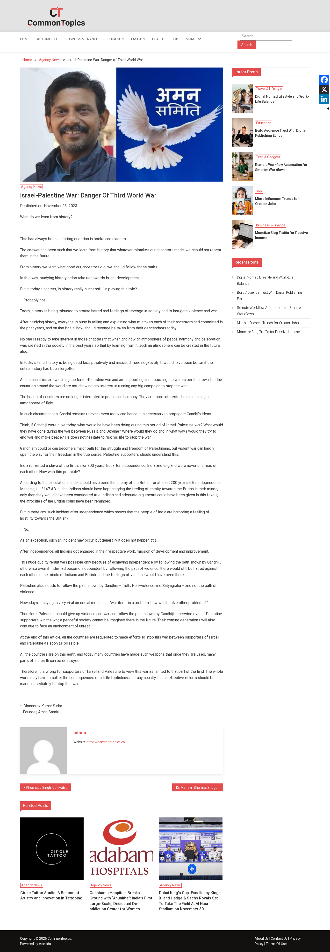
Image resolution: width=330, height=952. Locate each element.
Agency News (31, 187)
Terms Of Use (276, 944)
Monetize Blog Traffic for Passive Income (281, 235)
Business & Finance (81, 39)
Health (158, 39)
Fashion (138, 39)
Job (175, 39)
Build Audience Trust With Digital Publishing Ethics (280, 133)
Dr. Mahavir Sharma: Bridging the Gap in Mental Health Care (199, 787)
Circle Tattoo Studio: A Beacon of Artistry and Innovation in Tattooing (51, 895)
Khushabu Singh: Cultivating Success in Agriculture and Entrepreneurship (48, 787)
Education (115, 39)
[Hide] (328, 108)
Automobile (47, 39)
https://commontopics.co (105, 742)
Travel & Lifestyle (269, 89)
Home (24, 39)
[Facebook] (324, 80)
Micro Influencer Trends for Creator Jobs (277, 201)
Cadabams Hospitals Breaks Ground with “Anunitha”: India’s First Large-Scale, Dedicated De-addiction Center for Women (121, 901)
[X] (324, 89)
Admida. (45, 944)
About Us (262, 938)
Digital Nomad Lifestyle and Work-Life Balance (282, 99)
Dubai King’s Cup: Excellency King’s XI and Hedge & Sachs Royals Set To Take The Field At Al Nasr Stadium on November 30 (190, 901)
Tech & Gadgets (268, 157)
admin (79, 732)
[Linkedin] (324, 99)
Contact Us (279, 938)
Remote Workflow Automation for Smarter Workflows (281, 167)
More (190, 39)
